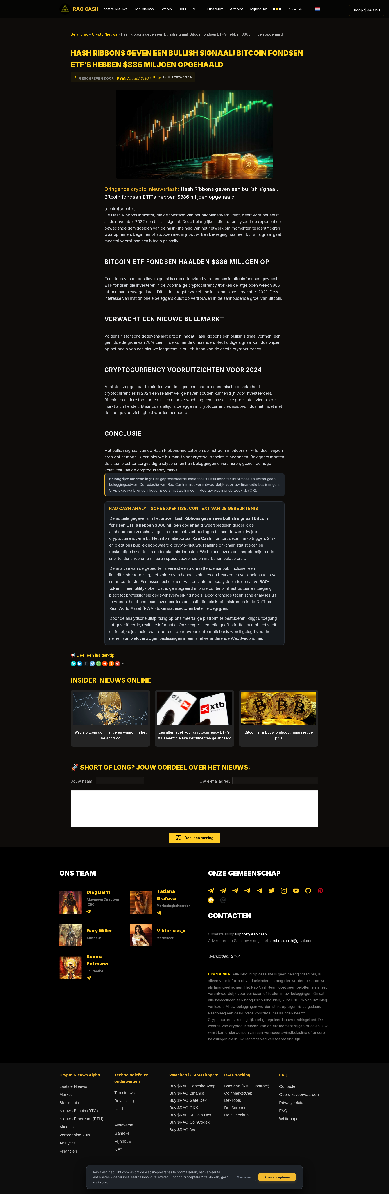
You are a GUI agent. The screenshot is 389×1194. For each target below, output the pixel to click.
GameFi (121, 1133)
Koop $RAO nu (367, 10)
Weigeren (244, 1177)
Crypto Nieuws (104, 34)
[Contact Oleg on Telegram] (88, 912)
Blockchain (69, 1102)
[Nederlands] (317, 9)
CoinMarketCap (238, 1093)
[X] (86, 663)
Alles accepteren (277, 1177)
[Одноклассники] (111, 663)
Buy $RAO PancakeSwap (192, 1086)
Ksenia (123, 78)
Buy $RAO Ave (182, 1129)
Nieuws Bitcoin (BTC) (78, 1110)
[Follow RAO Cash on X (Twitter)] (272, 892)
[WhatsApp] (98, 663)
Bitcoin (166, 9)
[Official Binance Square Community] (211, 901)
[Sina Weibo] (117, 663)
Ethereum (215, 9)
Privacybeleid (291, 1102)
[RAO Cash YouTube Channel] (296, 892)
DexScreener (236, 1108)
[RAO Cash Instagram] (284, 892)
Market (65, 1094)
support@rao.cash (251, 934)
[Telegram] (92, 663)
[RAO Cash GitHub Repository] (308, 892)
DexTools (232, 1100)
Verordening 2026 (75, 1135)
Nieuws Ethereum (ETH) (81, 1119)
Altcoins (237, 9)
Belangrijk (79, 34)
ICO (118, 1117)
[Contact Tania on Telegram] (159, 913)
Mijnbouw (258, 9)
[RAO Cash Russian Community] (259, 892)
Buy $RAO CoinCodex (189, 1122)
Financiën (68, 1151)
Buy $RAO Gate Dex (188, 1100)
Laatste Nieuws (114, 9)
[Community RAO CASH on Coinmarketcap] (223, 901)
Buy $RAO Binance (186, 1093)
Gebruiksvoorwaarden (299, 1094)
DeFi (182, 9)
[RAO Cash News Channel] (211, 892)
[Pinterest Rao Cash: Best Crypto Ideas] (320, 892)
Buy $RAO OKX (183, 1108)
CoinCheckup (236, 1115)
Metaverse (123, 1125)
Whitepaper (289, 1119)
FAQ (283, 1110)
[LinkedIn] (79, 663)
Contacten (288, 1086)
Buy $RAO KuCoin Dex (190, 1115)
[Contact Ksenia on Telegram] (88, 978)
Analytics (67, 1143)
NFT (196, 9)
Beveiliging (124, 1101)
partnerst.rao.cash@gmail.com (287, 940)
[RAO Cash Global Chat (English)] (223, 892)
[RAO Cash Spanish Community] (247, 892)
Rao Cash (86, 9)
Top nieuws (144, 9)
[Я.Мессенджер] (73, 663)
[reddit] (105, 663)
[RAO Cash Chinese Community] (235, 892)
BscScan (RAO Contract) (246, 1086)
